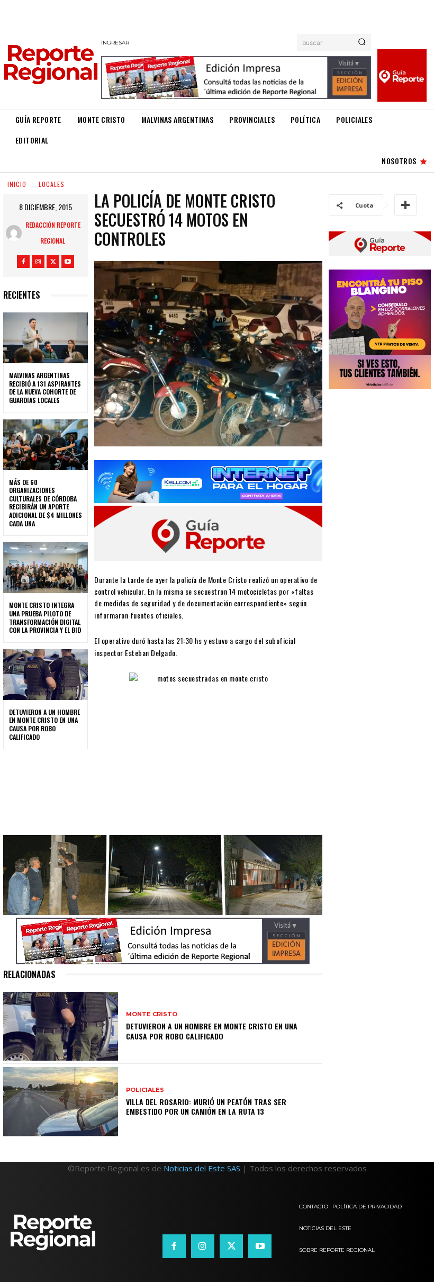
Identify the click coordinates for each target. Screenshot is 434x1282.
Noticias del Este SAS (202, 1168)
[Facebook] (23, 261)
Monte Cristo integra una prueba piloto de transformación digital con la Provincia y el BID (45, 617)
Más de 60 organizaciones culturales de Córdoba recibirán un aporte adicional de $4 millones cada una (45, 503)
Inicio (16, 184)
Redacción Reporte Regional (52, 232)
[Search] (361, 42)
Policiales (145, 1090)
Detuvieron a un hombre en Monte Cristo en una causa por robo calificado (44, 724)
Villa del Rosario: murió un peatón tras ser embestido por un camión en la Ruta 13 (206, 1106)
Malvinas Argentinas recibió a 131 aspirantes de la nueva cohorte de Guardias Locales (45, 388)
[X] (53, 261)
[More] (405, 205)
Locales (52, 184)
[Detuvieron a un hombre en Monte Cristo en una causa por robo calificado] (45, 674)
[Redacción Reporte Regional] (14, 233)
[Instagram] (38, 261)
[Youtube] (67, 261)
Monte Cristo (151, 1014)
